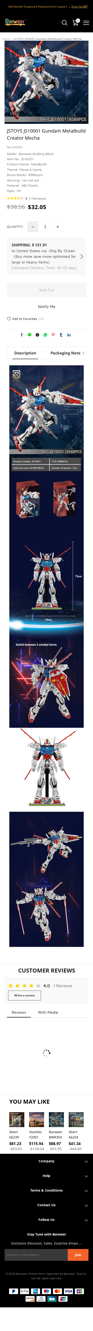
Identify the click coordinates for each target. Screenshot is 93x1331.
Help (46, 1175)
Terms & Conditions (46, 1190)
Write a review (24, 995)
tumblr (61, 334)
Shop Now (78, 6)
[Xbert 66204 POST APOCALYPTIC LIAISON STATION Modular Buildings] (76, 1119)
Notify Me (46, 306)
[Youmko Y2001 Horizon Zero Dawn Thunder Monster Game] (36, 1119)
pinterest (53, 334)
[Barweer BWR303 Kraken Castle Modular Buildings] (56, 1119)
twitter (37, 334)
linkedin (69, 334)
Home (6, 39)
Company (46, 1161)
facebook (21, 334)
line (29, 334)
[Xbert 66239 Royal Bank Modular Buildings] (16, 1119)
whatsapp (45, 334)
